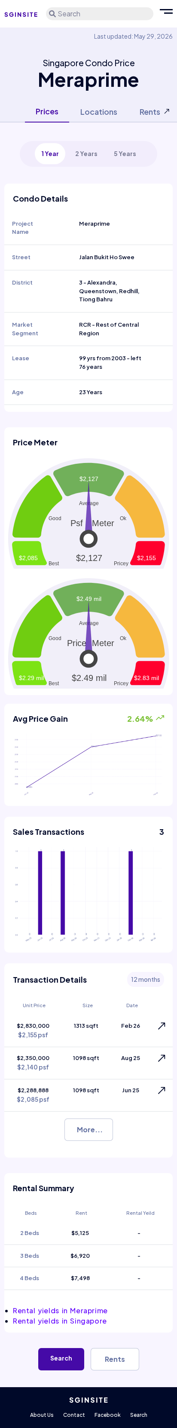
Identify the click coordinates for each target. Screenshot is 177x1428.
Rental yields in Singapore (60, 1320)
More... (90, 1129)
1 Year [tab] (50, 153)
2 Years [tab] (86, 153)
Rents (115, 1359)
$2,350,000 (33, 1062)
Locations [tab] (98, 111)
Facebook (108, 1415)
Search (61, 1358)
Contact (74, 1415)
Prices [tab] (47, 111)
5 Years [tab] (125, 153)
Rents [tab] (150, 111)
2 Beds (29, 1232)
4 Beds (29, 1278)
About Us (42, 1415)
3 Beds (29, 1255)
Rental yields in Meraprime (60, 1310)
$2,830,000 (33, 1030)
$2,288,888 (33, 1095)
